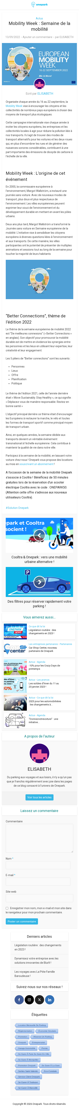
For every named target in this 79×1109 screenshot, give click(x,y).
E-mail (10, 875)
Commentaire (14, 821)
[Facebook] (19, 999)
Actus (39, 18)
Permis (45, 1048)
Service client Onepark (29, 1077)
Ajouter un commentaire (37, 37)
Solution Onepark (18, 507)
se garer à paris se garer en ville (33, 1054)
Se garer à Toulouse (28, 1082)
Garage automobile (26, 1048)
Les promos (43, 680)
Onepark (22, 1042)
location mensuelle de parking (32, 1025)
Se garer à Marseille (28, 1088)
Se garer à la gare (51, 1065)
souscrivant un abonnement (36, 464)
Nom (9, 858)
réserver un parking (43, 1037)
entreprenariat (38, 1042)
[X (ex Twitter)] (39, 999)
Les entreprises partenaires (43, 644)
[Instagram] (29, 999)
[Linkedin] (49, 999)
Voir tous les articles (39, 797)
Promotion (22, 1037)
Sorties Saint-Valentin (28, 1071)
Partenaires (66, 644)
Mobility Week (14, 106)
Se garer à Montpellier (28, 1060)
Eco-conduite (50, 1071)
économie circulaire (47, 1031)
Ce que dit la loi (37, 626)
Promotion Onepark (26, 1065)
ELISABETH (66, 37)
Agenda (41, 662)
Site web (11, 891)
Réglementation (25, 1031)
